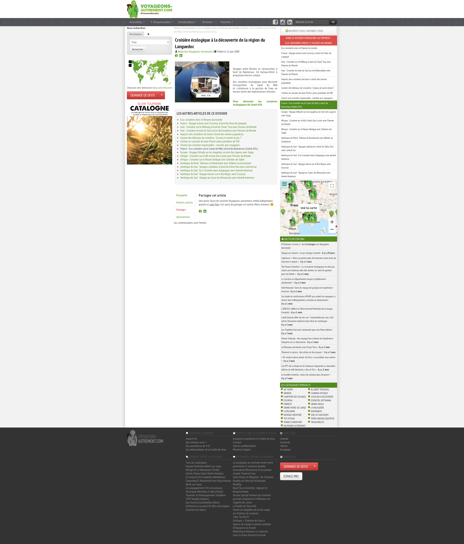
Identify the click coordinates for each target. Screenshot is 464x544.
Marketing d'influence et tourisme (250, 531)
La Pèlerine (289, 411)
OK (333, 22)
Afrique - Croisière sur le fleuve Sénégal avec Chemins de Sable (212, 159)
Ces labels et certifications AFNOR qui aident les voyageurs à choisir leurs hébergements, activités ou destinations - (308, 300)
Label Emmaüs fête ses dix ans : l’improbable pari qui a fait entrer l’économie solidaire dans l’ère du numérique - (307, 321)
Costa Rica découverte (322, 396)
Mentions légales (242, 449)
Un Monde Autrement (295, 425)
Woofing (237, 484)
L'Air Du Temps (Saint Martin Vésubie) (204, 473)
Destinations (186, 22)
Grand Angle (317, 404)
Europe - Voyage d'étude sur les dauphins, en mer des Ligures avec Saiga (217, 152)
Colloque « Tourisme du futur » (249, 520)
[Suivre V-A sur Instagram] (282, 22)
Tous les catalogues (196, 462)
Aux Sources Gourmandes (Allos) (203, 502)
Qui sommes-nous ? (196, 442)
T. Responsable (160, 22)
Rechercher (137, 49)
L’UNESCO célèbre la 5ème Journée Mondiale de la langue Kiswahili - (307, 310)
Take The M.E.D (241, 517)
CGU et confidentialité (244, 446)
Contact (237, 442)
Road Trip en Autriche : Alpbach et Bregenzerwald (250, 489)
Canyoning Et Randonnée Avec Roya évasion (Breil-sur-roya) (208, 482)
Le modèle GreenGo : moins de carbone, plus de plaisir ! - (306, 376)
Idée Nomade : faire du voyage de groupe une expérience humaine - (307, 289)
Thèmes (225, 22)
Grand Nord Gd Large (295, 407)
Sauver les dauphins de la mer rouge (251, 509)
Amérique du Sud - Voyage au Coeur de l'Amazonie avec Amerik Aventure (217, 177)
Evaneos (288, 404)
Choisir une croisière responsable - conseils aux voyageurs (210, 145)
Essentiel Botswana (321, 400)
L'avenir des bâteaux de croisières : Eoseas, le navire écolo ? (210, 137)
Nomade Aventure (293, 414)
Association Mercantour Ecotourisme (252, 470)
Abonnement (183, 217)
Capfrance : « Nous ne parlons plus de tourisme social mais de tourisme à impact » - (308, 259)
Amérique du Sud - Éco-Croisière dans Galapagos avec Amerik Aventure (216, 170)
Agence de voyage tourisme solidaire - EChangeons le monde (252, 526)
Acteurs (207, 22)
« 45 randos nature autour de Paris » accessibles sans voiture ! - (308, 359)
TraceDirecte (317, 422)
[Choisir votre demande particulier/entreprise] (161, 95)
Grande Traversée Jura (244, 473)
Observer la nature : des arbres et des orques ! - (308, 352)
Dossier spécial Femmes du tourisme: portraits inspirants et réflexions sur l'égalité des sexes (252, 498)
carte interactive (165, 87)
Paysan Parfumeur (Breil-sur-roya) (203, 466)
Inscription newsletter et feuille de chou (254, 438)
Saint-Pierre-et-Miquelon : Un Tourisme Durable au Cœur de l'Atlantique (253, 478)
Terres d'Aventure (293, 422)
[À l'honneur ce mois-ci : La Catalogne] (149, 132)
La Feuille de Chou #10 (244, 506)
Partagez (181, 209)
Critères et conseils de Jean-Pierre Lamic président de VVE (210, 141)
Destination (135, 34)
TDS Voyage (289, 418)
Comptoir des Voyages (295, 396)
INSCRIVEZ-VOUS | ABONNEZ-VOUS (305, 31)
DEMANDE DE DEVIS (142, 95)
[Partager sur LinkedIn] (180, 56)
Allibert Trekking (320, 389)
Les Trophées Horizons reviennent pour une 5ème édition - (307, 331)
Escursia (288, 400)
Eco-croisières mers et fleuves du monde (218, 28)
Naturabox (316, 411)
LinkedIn (284, 438)
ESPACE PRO (291, 476)
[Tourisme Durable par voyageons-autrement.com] (149, 9)
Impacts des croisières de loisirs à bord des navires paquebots (212, 134)
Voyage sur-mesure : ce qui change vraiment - (308, 253)
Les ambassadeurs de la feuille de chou (206, 449)
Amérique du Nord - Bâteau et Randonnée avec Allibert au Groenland (215, 163)
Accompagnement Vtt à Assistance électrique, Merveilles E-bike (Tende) (204, 489)
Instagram (285, 449)
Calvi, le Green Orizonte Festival (249, 535)
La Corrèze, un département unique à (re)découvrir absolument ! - (303, 280)
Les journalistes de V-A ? (198, 446)
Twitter (284, 446)
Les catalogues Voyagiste (296, 385)
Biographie (181, 195)
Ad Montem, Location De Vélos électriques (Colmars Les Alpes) (207, 507)
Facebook (285, 442)
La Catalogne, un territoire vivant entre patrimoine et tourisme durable (253, 464)
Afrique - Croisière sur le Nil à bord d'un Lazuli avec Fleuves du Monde (215, 156)
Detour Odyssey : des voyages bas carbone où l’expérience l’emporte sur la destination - (307, 340)
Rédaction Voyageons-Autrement (195, 51)
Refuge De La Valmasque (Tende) (202, 470)
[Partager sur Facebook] (176, 56)
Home (177, 28)
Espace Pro (191, 438)
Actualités (136, 22)
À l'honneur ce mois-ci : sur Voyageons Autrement (305, 246)
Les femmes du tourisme (245, 513)
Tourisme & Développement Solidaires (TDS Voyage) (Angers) (206, 497)
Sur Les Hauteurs (319, 414)
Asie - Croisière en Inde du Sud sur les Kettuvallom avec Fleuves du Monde (218, 130)
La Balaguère (317, 407)
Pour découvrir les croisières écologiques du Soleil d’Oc (255, 102)
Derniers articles (184, 202)
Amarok (287, 393)
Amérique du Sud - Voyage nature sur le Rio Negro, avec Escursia (212, 174)
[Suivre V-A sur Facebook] (275, 22)
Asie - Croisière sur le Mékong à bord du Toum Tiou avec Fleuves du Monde (218, 127)
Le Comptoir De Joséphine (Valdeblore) (205, 477)
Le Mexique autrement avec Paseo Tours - (305, 347)
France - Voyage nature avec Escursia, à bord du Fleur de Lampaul (213, 123)
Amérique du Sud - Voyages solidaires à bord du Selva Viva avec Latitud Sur (218, 166)
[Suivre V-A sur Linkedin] (289, 22)
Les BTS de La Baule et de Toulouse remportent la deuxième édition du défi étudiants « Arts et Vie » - (308, 367)
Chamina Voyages (319, 393)
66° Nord (288, 389)
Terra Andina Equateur (322, 418)
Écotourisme (188, 28)
